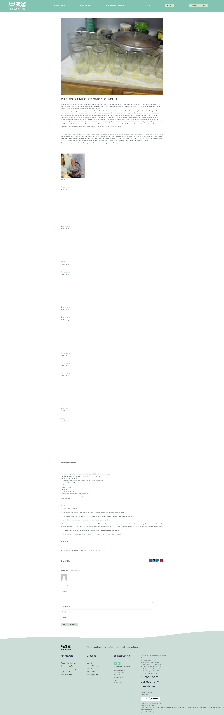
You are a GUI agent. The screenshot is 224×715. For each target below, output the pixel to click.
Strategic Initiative (115, 647)
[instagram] (119, 663)
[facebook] (115, 663)
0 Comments (96, 550)
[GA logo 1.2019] (66, 646)
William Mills (66, 550)
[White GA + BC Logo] (17, 3)
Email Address (145, 694)
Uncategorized (87, 550)
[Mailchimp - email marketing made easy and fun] (150, 698)
